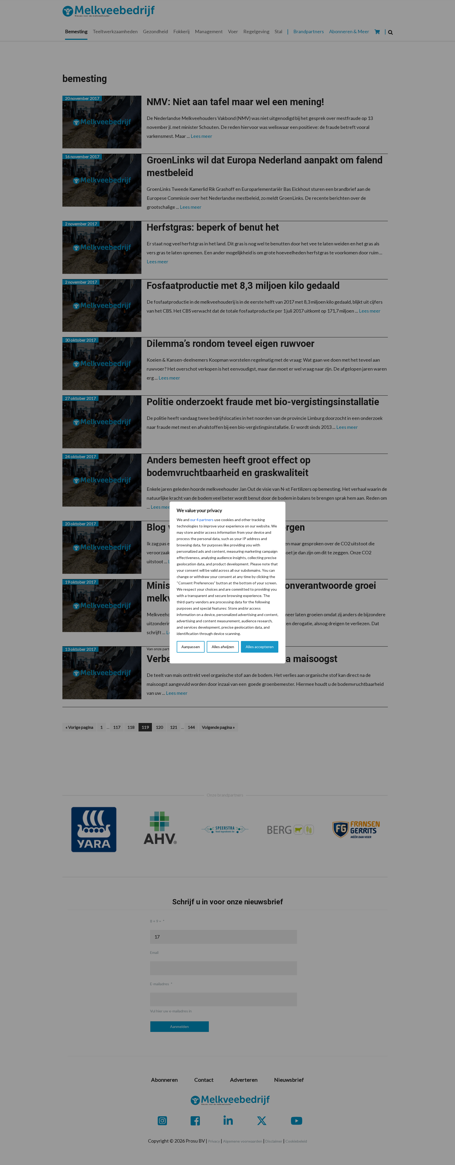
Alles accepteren (260, 646)
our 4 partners (202, 519)
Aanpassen (190, 646)
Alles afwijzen (223, 646)
